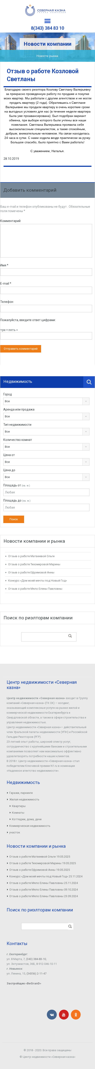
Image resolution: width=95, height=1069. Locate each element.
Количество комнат (17, 440)
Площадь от (16, 485)
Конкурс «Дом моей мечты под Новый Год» (37, 580)
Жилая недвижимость (24, 799)
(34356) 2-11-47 (36, 973)
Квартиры (19, 806)
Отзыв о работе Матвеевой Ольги (31, 556)
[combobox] (46, 401)
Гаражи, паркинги (21, 792)
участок (14, 832)
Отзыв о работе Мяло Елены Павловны (35, 588)
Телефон (6, 302)
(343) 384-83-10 (36, 959)
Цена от (9, 455)
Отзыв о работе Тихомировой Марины (34, 564)
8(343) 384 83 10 (47, 28)
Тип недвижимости (17, 424)
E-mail (5, 283)
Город (7, 394)
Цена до (9, 470)
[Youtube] (64, 1014)
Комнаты (18, 812)
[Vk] (52, 1014)
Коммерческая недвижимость (29, 825)
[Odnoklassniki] (76, 1014)
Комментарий (10, 221)
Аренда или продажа (18, 409)
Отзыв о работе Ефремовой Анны (31, 572)
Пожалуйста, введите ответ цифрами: (28, 320)
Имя (4, 265)
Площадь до (16, 500)
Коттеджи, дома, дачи (27, 819)
